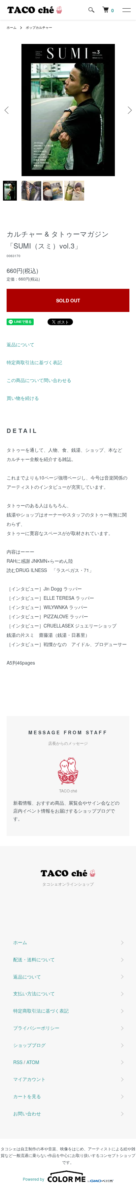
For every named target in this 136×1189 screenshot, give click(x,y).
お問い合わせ (27, 1113)
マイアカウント (29, 1079)
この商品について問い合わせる (39, 380)
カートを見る (27, 1096)
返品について (20, 344)
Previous (7, 110)
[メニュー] (126, 10)
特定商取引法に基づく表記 (34, 362)
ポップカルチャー (39, 27)
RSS (17, 1062)
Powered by (33, 1179)
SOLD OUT (68, 300)
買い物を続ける (23, 398)
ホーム (12, 27)
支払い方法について (34, 993)
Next (128, 110)
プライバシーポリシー (36, 1027)
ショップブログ (29, 1045)
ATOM (32, 1062)
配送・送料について (34, 959)
